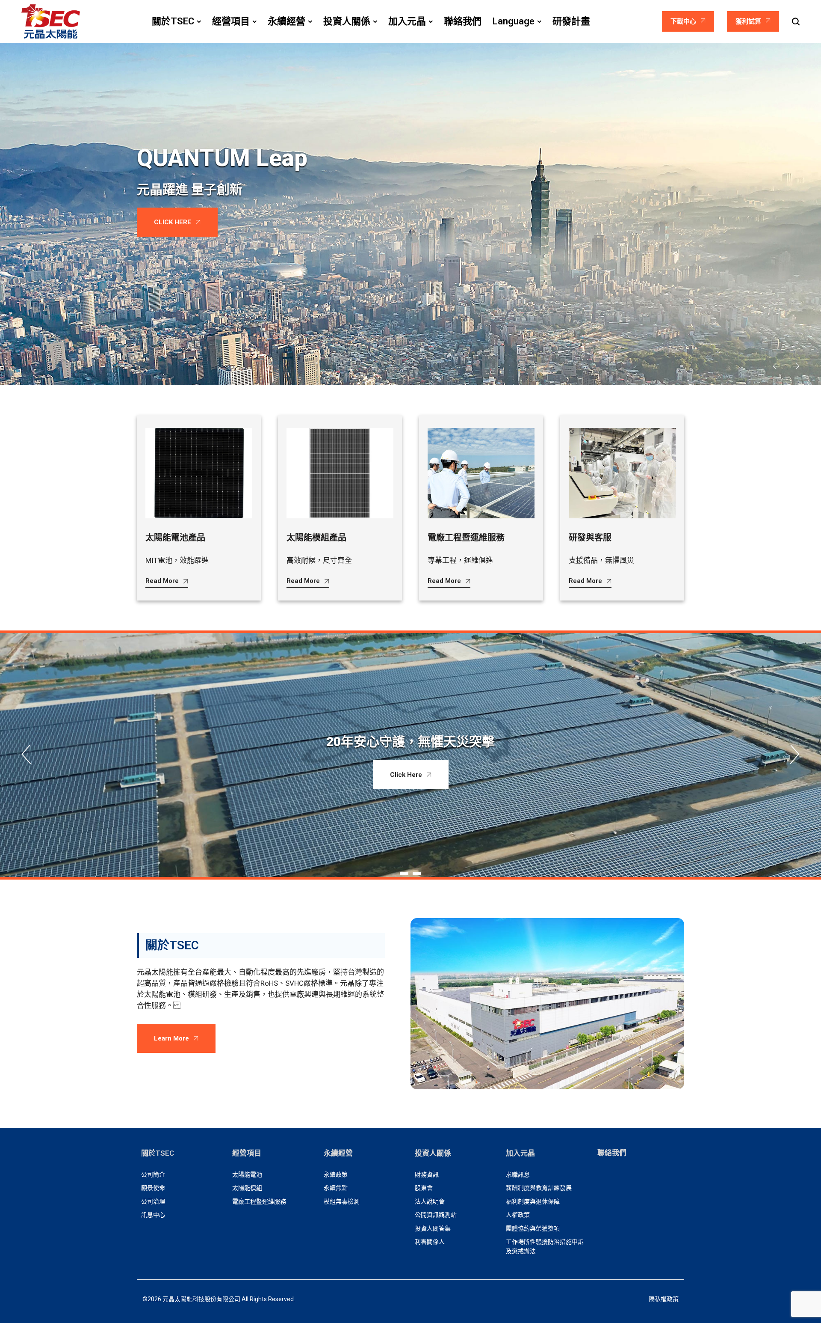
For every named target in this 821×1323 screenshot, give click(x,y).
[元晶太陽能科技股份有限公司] (50, 21)
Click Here (406, 775)
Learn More (171, 1038)
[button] (776, 366)
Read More (162, 581)
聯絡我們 (611, 1152)
